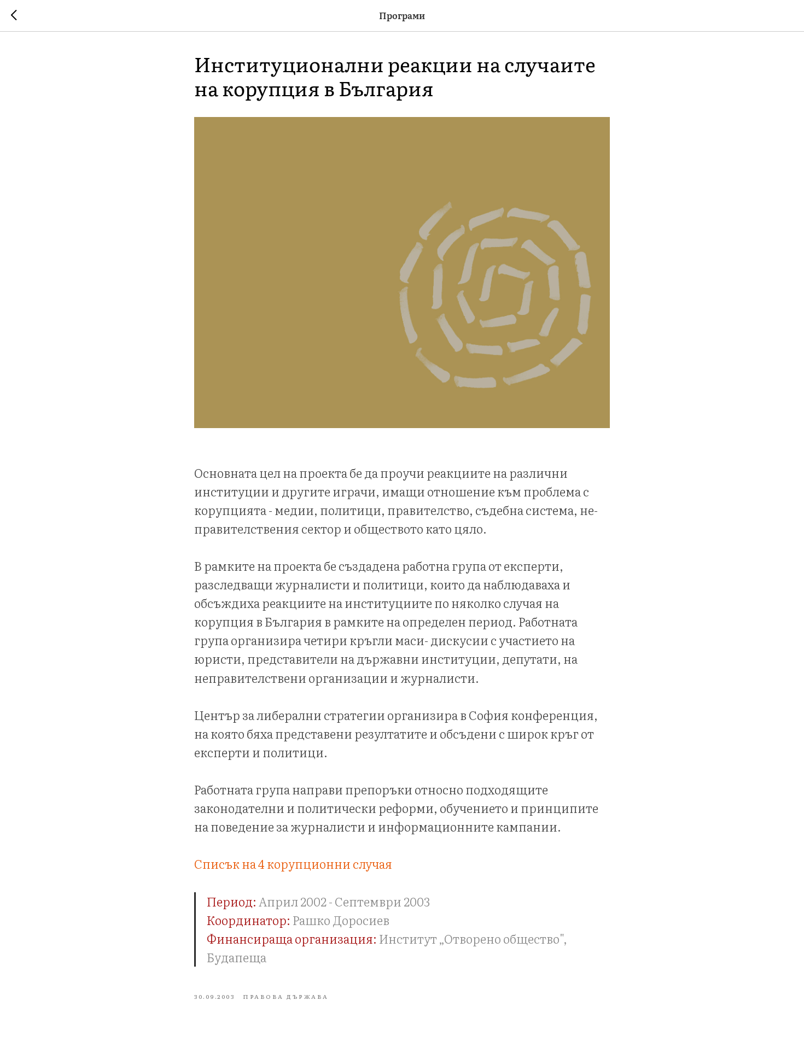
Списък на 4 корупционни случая (293, 864)
